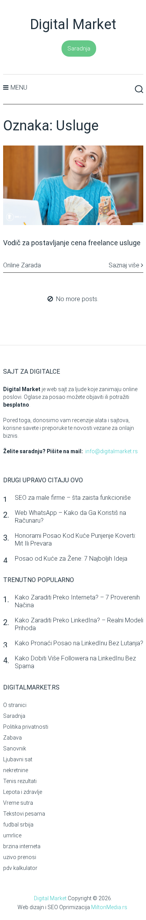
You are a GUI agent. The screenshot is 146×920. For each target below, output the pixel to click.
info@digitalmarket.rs (111, 451)
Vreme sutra (18, 803)
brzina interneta (21, 846)
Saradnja (78, 48)
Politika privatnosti (25, 727)
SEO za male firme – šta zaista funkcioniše (73, 497)
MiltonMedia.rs (109, 907)
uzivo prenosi (19, 857)
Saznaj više (125, 265)
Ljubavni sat (17, 759)
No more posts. (77, 299)
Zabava (12, 738)
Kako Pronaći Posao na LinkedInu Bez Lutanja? (79, 643)
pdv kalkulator (20, 868)
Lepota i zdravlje (22, 792)
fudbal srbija (18, 824)
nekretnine (15, 770)
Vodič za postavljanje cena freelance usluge (72, 243)
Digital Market (73, 24)
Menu (19, 87)
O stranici (14, 705)
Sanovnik (14, 748)
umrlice (12, 835)
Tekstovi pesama (24, 814)
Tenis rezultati (20, 781)
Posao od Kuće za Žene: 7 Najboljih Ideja (71, 558)
